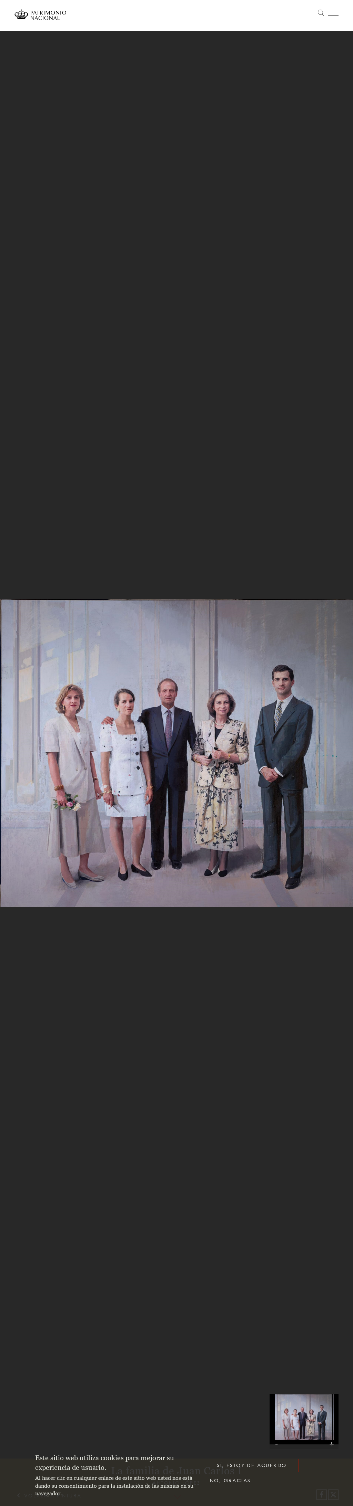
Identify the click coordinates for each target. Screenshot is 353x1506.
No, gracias (230, 1480)
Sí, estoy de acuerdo (251, 1465)
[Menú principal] (333, 13)
